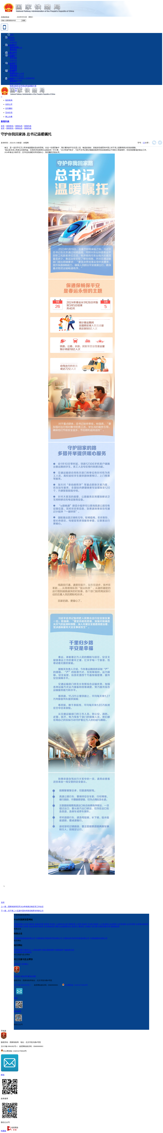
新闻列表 (5, 121)
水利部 (25, 926)
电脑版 (3, 1131)
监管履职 (11, 56)
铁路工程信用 (15, 83)
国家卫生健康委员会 (63, 926)
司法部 (90, 924)
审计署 (94, 926)
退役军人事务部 (78, 926)
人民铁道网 (36, 950)
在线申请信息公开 (17, 76)
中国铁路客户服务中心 (23, 950)
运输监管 (13, 61)
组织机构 (10, 38)
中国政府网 (18, 924)
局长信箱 (13, 66)
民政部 (84, 924)
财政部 (96, 924)
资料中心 (13, 57)
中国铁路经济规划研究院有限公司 (49, 938)
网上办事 (11, 71)
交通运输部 (18, 926)
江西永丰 (17, 964)
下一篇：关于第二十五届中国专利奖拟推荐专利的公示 (22, 911)
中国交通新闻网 (47, 950)
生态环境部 (131, 924)
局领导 (12, 40)
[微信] (154, 142)
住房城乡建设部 (142, 924)
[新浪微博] (160, 142)
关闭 (2, 902)
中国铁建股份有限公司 (98, 938)
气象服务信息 (69, 950)
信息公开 (11, 53)
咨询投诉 (13, 68)
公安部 (78, 924)
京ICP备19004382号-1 (22, 985)
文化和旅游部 (49, 926)
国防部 (31, 924)
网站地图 (32, 976)
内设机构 (13, 42)
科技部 (52, 924)
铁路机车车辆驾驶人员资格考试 (22, 78)
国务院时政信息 (16, 48)
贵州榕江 (24, 964)
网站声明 (24, 976)
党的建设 (13, 81)
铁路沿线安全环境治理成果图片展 (23, 86)
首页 (12, 35)
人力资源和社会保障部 (108, 924)
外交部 (25, 924)
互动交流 (11, 64)
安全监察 (13, 58)
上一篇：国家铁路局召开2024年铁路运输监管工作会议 (22, 906)
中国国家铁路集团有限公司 (24, 938)
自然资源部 (121, 924)
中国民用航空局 (104, 926)
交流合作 (13, 55)
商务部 (41, 926)
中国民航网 (58, 950)
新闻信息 (13, 50)
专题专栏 (10, 79)
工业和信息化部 (62, 924)
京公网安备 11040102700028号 (76, 985)
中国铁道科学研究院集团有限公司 (76, 938)
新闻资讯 (11, 45)
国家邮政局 (115, 926)
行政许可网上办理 (17, 74)
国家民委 (72, 924)
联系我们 (17, 976)
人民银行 (87, 926)
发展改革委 (39, 924)
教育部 (46, 924)
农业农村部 (33, 926)
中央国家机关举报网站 (23, 952)
